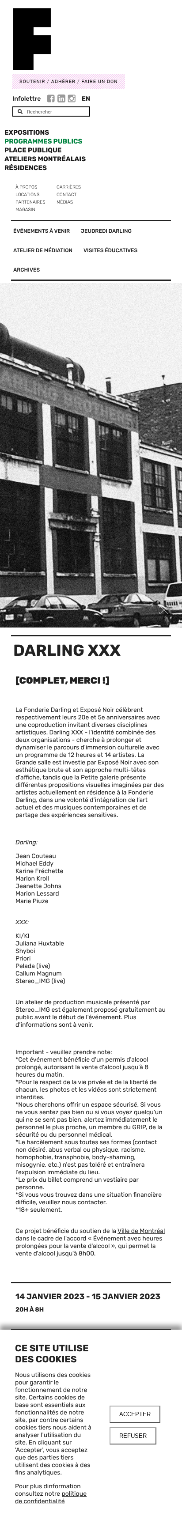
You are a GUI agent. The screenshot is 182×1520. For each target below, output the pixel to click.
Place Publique (32, 150)
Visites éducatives (110, 250)
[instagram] (71, 100)
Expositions (26, 132)
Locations (27, 194)
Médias (65, 202)
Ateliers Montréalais (45, 159)
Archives (26, 270)
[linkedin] (62, 100)
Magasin (25, 209)
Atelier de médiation (42, 250)
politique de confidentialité (51, 1497)
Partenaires (30, 202)
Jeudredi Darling (106, 231)
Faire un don (99, 81)
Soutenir (32, 81)
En (86, 98)
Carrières (69, 187)
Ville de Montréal (141, 1231)
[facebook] (51, 100)
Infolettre (26, 98)
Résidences (25, 168)
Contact (66, 194)
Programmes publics (43, 141)
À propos (26, 187)
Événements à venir (41, 231)
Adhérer (63, 81)
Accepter (135, 1414)
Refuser (133, 1436)
